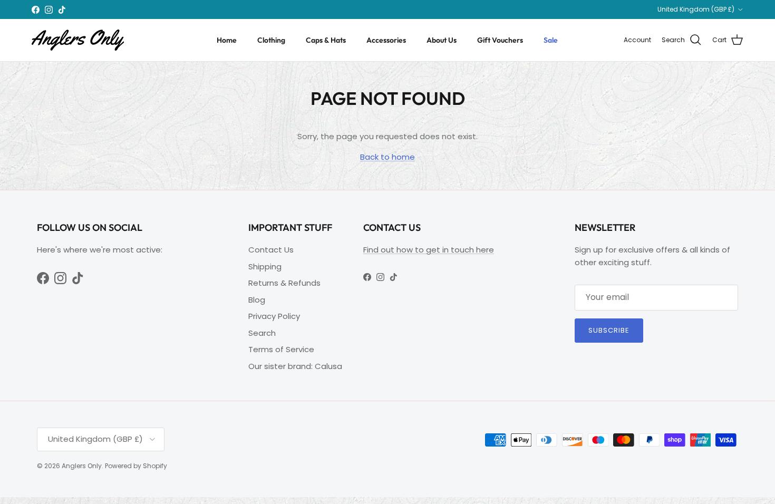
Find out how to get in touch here (428, 249)
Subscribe (608, 330)
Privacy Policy (274, 316)
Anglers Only (82, 465)
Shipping (265, 266)
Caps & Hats (326, 40)
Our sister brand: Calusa (295, 366)
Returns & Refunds (284, 282)
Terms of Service (281, 349)
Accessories (386, 40)
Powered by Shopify (136, 465)
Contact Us (271, 249)
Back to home (387, 156)
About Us (442, 40)
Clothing (271, 40)
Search (262, 332)
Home (227, 40)
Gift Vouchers (500, 40)
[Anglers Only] (78, 40)
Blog (256, 299)
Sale (551, 40)
